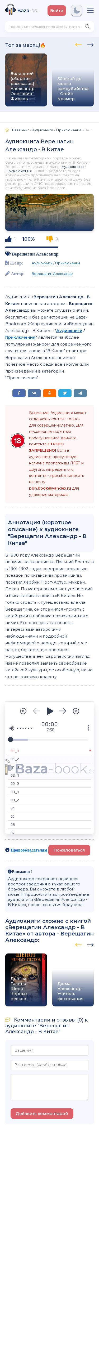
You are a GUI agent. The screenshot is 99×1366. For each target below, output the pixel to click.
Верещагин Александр (35, 254)
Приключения (18, 171)
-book (29, 11)
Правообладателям (29, 850)
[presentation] (78, 44)
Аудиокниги (73, 166)
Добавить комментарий (42, 1113)
